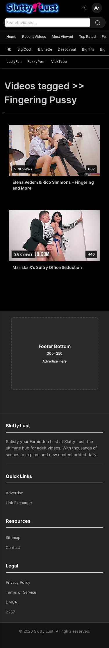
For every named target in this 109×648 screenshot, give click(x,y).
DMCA (11, 602)
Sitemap (13, 537)
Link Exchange (19, 502)
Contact (13, 547)
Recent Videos (34, 36)
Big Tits (88, 49)
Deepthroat (67, 49)
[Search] (97, 22)
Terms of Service (21, 592)
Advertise (14, 492)
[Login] (84, 8)
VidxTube (59, 61)
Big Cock (24, 49)
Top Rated (87, 36)
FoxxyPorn (36, 61)
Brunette (45, 49)
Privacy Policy (18, 582)
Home (11, 36)
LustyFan (14, 61)
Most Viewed (62, 36)
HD (9, 49)
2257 (10, 612)
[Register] (97, 8)
